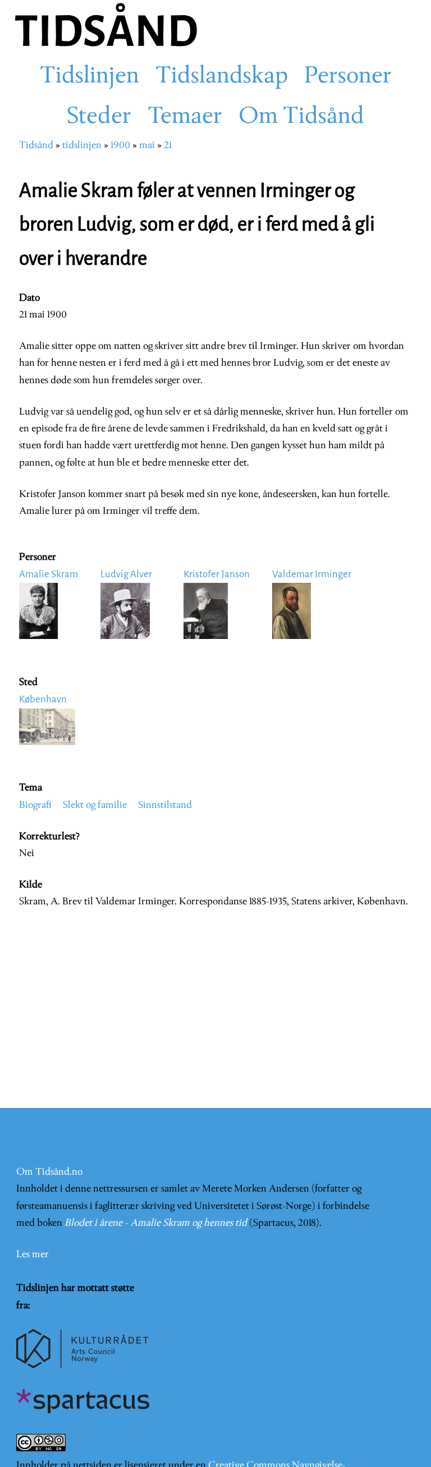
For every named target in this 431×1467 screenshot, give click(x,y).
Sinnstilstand (165, 805)
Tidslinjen (89, 77)
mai (147, 145)
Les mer (32, 1254)
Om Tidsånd (301, 117)
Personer (348, 77)
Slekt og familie (95, 805)
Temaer (185, 117)
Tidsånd (36, 145)
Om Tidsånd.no (49, 1172)
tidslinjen (82, 145)
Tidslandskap (221, 77)
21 (168, 145)
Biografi (35, 805)
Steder (99, 117)
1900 (120, 145)
